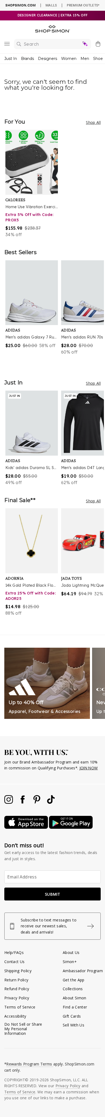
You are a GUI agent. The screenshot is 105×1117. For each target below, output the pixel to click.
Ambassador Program (83, 970)
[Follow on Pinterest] (37, 802)
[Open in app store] (26, 827)
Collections (73, 988)
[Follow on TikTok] (51, 802)
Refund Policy (16, 988)
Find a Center (75, 1007)
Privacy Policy (16, 997)
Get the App (74, 979)
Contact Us (14, 961)
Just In (10, 58)
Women (68, 58)
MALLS (51, 5)
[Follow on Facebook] (23, 802)
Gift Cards (72, 1016)
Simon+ (70, 961)
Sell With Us (73, 1025)
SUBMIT (52, 894)
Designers (47, 58)
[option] (33, 184)
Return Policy (16, 979)
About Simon (74, 997)
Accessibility (15, 1016)
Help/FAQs (14, 952)
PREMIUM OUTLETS (83, 5)
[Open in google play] (71, 827)
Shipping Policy (18, 970)
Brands (27, 58)
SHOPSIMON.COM (20, 5)
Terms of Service (19, 1007)
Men (84, 58)
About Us (71, 952)
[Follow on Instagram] (9, 802)
